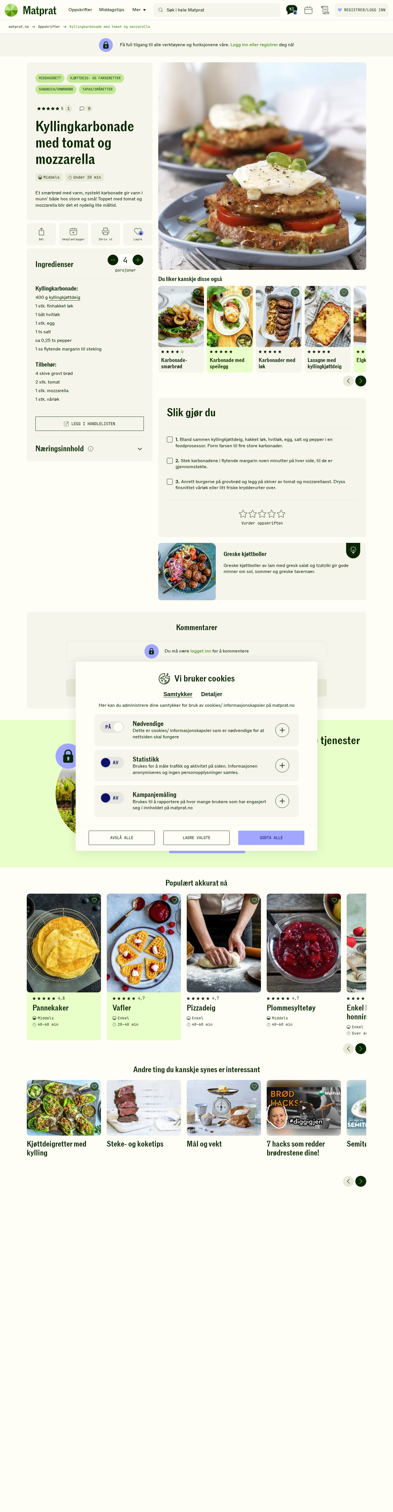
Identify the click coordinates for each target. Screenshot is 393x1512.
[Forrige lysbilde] (348, 380)
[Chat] (292, 10)
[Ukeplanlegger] (308, 10)
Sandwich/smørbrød (56, 89)
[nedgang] (113, 260)
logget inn (200, 651)
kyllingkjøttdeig (64, 297)
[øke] (138, 260)
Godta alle (271, 837)
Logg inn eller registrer (254, 45)
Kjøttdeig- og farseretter (95, 78)
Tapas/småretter (97, 89)
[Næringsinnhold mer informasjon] (91, 449)
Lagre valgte (196, 837)
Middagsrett (50, 78)
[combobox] (218, 10)
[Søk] (161, 10)
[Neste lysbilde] (360, 380)
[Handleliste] (325, 10)
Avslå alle (121, 837)
